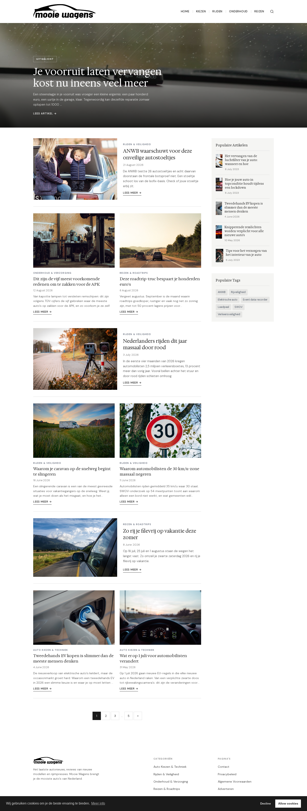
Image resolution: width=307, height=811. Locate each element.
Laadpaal (223, 307)
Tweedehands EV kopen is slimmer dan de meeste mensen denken (73, 658)
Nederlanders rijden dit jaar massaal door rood (155, 344)
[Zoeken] (272, 11)
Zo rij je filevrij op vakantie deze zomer (159, 534)
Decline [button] (265, 803)
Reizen (259, 11)
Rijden (217, 11)
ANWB (222, 292)
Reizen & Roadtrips (167, 789)
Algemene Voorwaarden (234, 781)
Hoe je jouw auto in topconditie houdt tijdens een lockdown (244, 184)
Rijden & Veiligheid (166, 774)
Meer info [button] (98, 803)
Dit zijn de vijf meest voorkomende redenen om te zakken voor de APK (66, 281)
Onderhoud (238, 11)
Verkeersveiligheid (229, 314)
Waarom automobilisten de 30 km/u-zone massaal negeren (159, 471)
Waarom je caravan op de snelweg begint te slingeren (72, 471)
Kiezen (201, 11)
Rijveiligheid (238, 292)
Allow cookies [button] (288, 803)
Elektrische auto (227, 299)
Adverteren (226, 789)
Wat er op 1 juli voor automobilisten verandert (153, 658)
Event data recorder (255, 299)
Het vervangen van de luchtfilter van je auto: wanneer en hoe (241, 160)
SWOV (238, 307)
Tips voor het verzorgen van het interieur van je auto (246, 253)
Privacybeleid (227, 774)
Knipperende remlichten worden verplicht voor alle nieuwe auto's (244, 231)
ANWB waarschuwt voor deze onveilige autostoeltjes (157, 154)
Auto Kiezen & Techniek (170, 767)
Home (185, 11)
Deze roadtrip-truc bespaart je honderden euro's (160, 281)
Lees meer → (132, 192)
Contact (223, 767)
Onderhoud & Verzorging (171, 781)
